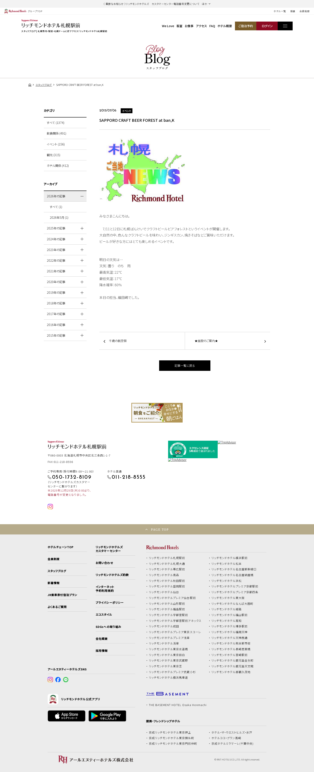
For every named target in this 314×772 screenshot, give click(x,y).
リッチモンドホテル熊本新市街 (231, 643)
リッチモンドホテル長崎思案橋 (231, 649)
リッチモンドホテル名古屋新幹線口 (234, 569)
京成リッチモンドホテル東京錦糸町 (171, 738)
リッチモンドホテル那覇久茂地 (231, 672)
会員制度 (304, 11)
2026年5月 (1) (59, 217)
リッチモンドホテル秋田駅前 (167, 581)
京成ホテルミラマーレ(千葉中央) (232, 744)
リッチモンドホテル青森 (164, 575)
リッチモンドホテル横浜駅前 (229, 558)
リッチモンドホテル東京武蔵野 (168, 660)
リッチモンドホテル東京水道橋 (168, 649)
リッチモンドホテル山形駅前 (167, 604)
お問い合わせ (104, 563)
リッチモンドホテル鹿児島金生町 (232, 660)
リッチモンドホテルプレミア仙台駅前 (172, 598)
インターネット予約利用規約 (105, 589)
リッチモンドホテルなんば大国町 (232, 604)
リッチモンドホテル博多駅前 (229, 626)
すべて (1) (56, 207)
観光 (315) (53, 155)
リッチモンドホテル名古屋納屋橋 (232, 575)
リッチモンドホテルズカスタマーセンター (109, 549)
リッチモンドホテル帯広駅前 (167, 569)
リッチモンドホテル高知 (226, 621)
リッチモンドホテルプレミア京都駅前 (234, 586)
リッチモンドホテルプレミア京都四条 (234, 592)
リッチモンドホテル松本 (226, 564)
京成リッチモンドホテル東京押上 (170, 732)
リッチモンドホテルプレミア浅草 (169, 638)
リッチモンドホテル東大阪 (228, 598)
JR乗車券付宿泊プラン (63, 595)
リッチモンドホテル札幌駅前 (167, 558)
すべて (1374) (55, 122)
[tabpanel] (157, 413)
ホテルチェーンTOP (60, 547)
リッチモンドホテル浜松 (226, 581)
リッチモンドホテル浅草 (164, 643)
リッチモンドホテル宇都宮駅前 (168, 615)
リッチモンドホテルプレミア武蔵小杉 (172, 672)
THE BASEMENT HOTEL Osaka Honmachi (178, 705)
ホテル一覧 (280, 11)
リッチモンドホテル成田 (164, 626)
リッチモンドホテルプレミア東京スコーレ (175, 632)
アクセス (201, 26)
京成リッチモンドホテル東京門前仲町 (173, 744)
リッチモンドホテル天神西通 (229, 638)
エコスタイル (104, 614)
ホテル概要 (224, 26)
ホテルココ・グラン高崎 (226, 738)
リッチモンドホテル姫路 (226, 609)
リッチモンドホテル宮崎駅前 (229, 655)
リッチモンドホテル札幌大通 (167, 564)
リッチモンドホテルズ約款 (112, 575)
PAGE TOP (160, 529)
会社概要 (102, 639)
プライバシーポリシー (109, 603)
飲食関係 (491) (56, 133)
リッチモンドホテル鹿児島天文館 (232, 666)
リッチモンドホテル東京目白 (167, 655)
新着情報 (54, 583)
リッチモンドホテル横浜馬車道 (168, 678)
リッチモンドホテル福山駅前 (229, 615)
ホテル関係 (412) (58, 165)
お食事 (189, 26)
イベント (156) (56, 144)
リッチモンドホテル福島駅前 (167, 609)
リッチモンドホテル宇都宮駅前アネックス (175, 621)
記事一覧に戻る (185, 365)
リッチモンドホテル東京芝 (165, 666)
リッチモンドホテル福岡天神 (229, 632)
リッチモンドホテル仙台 (164, 592)
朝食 (292, 11)
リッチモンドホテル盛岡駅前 (167, 586)
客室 (179, 26)
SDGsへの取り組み (108, 627)
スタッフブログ (57, 571)
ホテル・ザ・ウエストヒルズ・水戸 (231, 732)
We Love (168, 26)
